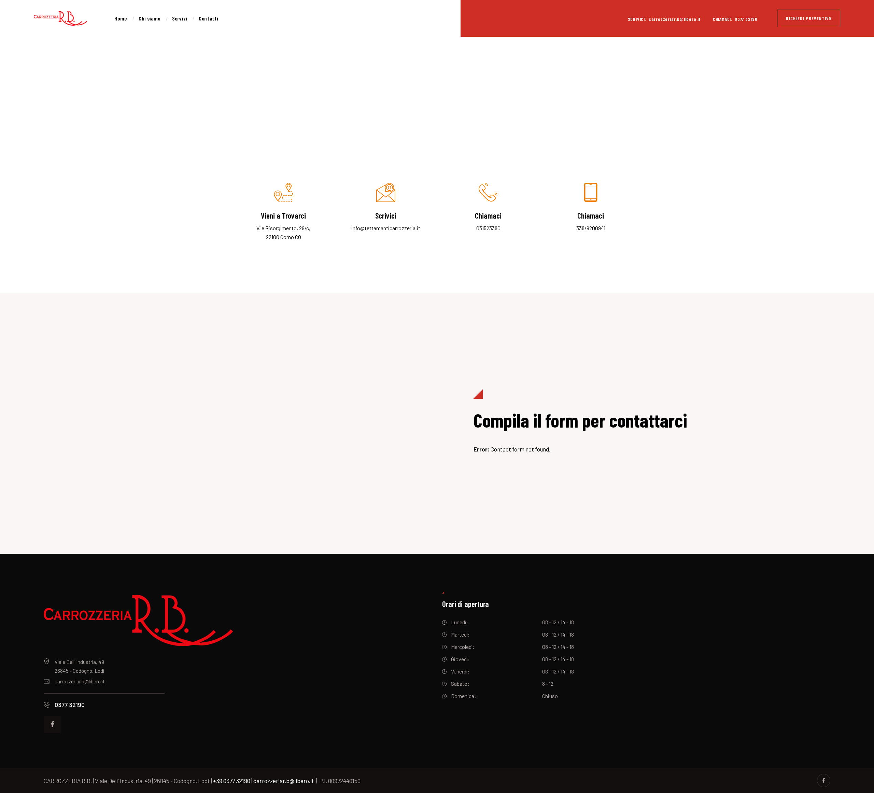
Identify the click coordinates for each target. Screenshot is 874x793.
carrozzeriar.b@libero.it (80, 681)
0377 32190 (70, 704)
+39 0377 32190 (231, 780)
